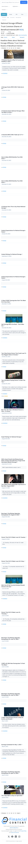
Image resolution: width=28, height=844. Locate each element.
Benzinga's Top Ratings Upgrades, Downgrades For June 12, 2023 (10, 694)
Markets (4, 14)
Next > (18, 48)
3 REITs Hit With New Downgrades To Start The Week (13, 664)
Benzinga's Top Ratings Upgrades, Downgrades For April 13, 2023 (10, 772)
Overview (4, 17)
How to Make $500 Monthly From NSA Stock (12, 157)
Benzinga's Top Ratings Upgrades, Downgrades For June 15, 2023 (10, 638)
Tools (22, 14)
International (18, 17)
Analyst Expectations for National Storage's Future (13, 231)
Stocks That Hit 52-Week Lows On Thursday (10, 613)
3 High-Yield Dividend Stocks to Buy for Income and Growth (12, 718)
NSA (21, 29)
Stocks (10, 14)
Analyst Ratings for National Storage (12, 254)
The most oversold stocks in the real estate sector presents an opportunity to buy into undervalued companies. (13, 361)
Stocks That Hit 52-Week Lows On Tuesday (14, 537)
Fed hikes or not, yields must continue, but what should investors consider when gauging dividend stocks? (14, 388)
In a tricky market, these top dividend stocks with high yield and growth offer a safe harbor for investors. (14, 726)
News (8, 17)
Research (22, 37)
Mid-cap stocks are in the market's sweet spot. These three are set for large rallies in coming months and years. (14, 493)
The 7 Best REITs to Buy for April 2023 (12, 795)
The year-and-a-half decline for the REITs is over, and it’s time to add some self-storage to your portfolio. (14, 332)
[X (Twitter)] (8, 836)
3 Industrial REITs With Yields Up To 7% (12, 134)
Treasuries (4, 19)
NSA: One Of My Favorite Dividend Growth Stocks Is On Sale (13, 585)
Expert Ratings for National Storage (11, 437)
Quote (5, 37)
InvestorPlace (5, 73)
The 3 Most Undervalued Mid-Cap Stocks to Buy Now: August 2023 (13, 485)
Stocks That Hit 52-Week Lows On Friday (13, 561)
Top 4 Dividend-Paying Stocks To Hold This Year (13, 381)
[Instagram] (19, 836)
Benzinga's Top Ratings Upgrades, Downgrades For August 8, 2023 (10, 514)
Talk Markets (5, 337)
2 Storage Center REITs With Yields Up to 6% (12, 87)
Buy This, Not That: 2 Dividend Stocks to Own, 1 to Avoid (12, 410)
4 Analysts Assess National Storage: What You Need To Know (12, 111)
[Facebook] (12, 836)
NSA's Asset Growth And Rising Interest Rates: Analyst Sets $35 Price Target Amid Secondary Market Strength (13, 460)
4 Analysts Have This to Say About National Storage (13, 207)
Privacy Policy (23, 831)
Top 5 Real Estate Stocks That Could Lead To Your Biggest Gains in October (13, 354)
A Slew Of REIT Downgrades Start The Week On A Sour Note (13, 301)
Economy (6, 396)
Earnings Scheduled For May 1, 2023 (11, 744)
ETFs (16, 14)
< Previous (3, 48)
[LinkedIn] (15, 836)
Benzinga (4, 97)
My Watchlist (15, 6)
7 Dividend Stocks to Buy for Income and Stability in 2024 (12, 60)
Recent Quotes (5, 6)
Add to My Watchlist (22, 35)
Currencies (12, 17)
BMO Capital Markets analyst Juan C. (11, 467)
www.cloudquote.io (14, 827)
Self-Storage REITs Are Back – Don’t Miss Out (12, 325)
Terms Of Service (15, 832)
